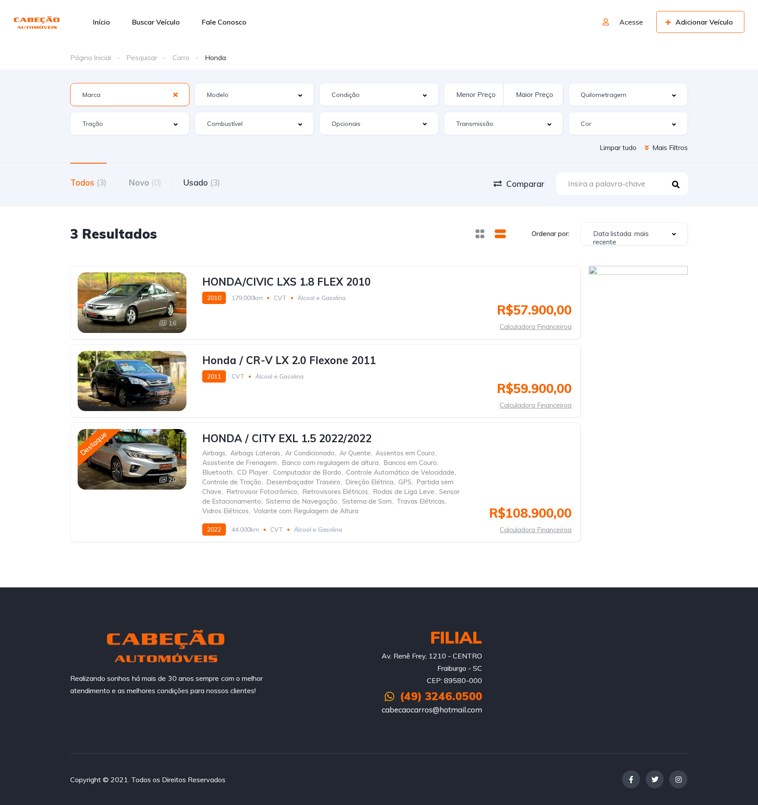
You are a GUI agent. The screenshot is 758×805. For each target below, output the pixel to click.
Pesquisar (141, 57)
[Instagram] (678, 779)
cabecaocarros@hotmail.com (432, 709)
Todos (88, 182)
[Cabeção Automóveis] (37, 22)
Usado (201, 182)
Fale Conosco (224, 22)
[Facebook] (631, 779)
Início (101, 22)
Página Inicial (90, 57)
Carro (181, 57)
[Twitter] (655, 779)
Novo (145, 182)
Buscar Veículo (156, 22)
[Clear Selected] (175, 94)
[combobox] (130, 94)
